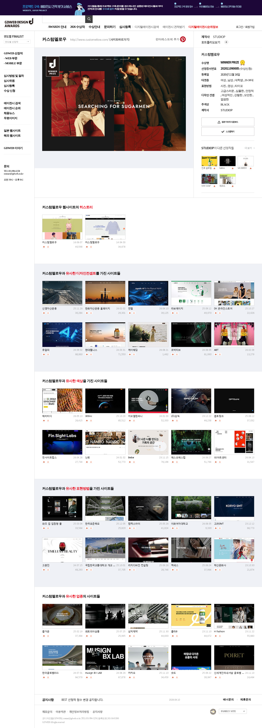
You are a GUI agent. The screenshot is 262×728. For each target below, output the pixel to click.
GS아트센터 (220, 457)
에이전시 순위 (12, 108)
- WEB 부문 (10, 58)
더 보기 (248, 148)
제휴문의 (245, 699)
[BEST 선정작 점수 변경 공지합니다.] (115, 704)
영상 (230, 85)
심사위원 (9, 80)
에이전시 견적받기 (174, 26)
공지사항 (97, 711)
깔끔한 (225, 99)
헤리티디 (47, 416)
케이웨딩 (133, 350)
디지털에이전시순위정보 (203, 26)
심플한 (240, 90)
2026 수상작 (77, 26)
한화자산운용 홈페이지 (97, 308)
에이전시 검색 (12, 103)
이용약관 (61, 711)
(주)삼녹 (175, 416)
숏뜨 (173, 672)
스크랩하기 (229, 131)
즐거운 (45, 631)
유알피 (45, 350)
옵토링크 (219, 416)
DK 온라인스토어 (223, 308)
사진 (223, 85)
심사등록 (125, 26)
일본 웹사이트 (12, 130)
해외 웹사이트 (12, 135)
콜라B (174, 631)
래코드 (222, 186)
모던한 (248, 95)
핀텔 (130, 308)
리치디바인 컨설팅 (138, 565)
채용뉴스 (9, 113)
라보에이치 (177, 308)
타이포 (239, 85)
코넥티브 (176, 350)
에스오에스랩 (178, 457)
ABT (216, 350)
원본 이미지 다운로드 (229, 121)
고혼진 (45, 565)
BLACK (225, 104)
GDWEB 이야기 (13, 148)
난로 (87, 457)
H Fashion (219, 631)
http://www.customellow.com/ (100, 39)
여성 (223, 80)
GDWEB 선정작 (13, 53)
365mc (88, 416)
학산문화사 (220, 565)
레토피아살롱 (92, 631)
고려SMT (219, 523)
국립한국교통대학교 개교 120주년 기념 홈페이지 (111, 565)
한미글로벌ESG (50, 672)
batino (222, 168)
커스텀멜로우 (49, 242)
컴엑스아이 (134, 523)
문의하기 (109, 26)
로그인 (239, 27)
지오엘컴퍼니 (135, 416)
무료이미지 (10, 118)
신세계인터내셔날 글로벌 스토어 (231, 672)
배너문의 (228, 699)
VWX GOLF (205, 186)
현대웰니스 (91, 350)
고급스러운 (227, 90)
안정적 (250, 90)
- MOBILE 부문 (13, 63)
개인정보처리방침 (79, 711)
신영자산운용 (49, 308)
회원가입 (249, 27)
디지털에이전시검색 (147, 26)
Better (131, 457)
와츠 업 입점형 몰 (52, 523)
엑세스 (174, 565)
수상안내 (94, 26)
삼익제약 (133, 631)
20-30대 (249, 80)
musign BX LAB (93, 672)
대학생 (239, 80)
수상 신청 (9, 90)
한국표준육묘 (92, 523)
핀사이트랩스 (49, 457)
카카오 (131, 672)
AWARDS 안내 (57, 26)
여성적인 (227, 95)
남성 (230, 80)
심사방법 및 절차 (14, 75)
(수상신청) (245, 68)
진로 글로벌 (206, 168)
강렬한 (238, 95)
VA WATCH (242, 168)
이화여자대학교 (179, 523)
